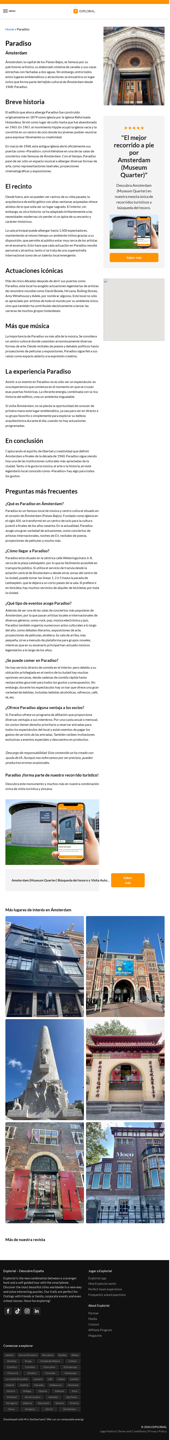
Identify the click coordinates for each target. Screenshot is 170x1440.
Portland (12, 1397)
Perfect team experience (105, 1289)
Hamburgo (70, 1373)
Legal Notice (108, 1431)
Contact (93, 1324)
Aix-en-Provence (28, 1355)
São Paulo (71, 1397)
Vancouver (44, 1403)
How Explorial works (102, 1284)
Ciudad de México (50, 1361)
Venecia (59, 1403)
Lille (50, 1379)
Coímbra (12, 1367)
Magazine (95, 1335)
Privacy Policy (157, 1431)
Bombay (11, 1361)
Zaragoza (30, 1409)
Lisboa (61, 1379)
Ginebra (31, 1373)
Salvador (53, 1397)
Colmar (73, 1361)
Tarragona (11, 1403)
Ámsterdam (16, 52)
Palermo (59, 1391)
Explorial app (97, 1278)
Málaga (27, 1391)
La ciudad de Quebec (17, 1379)
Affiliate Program (100, 1330)
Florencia (12, 1373)
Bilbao (75, 1355)
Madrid (10, 1385)
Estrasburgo (70, 1367)
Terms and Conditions (132, 1431)
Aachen (9, 1355)
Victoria (74, 1403)
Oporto (43, 1391)
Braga (28, 1361)
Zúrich (49, 1409)
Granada (50, 1373)
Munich (11, 1391)
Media (92, 1319)
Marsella (39, 1385)
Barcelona (47, 1355)
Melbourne (56, 1385)
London (74, 1379)
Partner (93, 1313)
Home (9, 29)
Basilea (62, 1355)
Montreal (73, 1385)
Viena (11, 1409)
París (74, 1391)
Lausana (38, 1379)
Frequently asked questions (107, 1295)
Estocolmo (49, 1367)
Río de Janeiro (32, 1397)
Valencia (27, 1403)
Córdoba (30, 1367)
